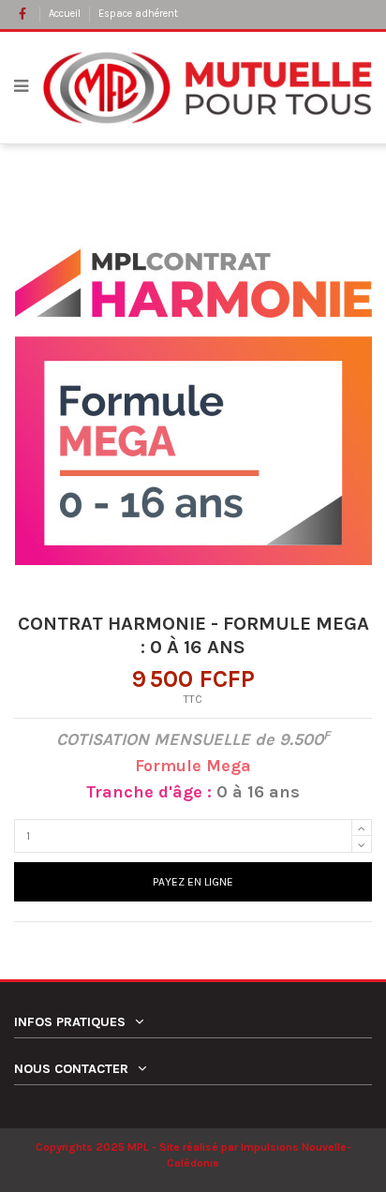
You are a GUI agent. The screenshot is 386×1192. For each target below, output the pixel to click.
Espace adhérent (138, 13)
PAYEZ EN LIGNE (193, 881)
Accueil (66, 13)
